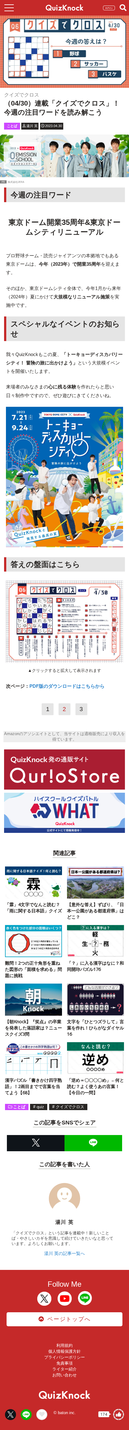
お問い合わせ (64, 1375)
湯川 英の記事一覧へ (64, 1253)
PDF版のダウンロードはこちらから (67, 686)
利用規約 (64, 1345)
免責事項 (64, 1363)
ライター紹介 (64, 1369)
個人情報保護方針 (64, 1351)
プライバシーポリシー (64, 1357)
